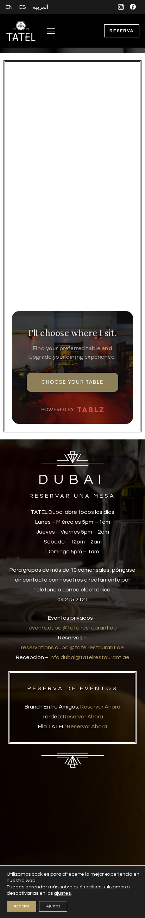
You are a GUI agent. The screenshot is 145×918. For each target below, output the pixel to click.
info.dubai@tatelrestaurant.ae (90, 657)
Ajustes (53, 906)
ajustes (62, 893)
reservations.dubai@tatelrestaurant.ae (72, 647)
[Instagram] (121, 7)
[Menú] (51, 31)
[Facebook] (133, 7)
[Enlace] (21, 31)
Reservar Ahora (100, 707)
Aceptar (21, 906)
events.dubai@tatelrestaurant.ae (73, 628)
